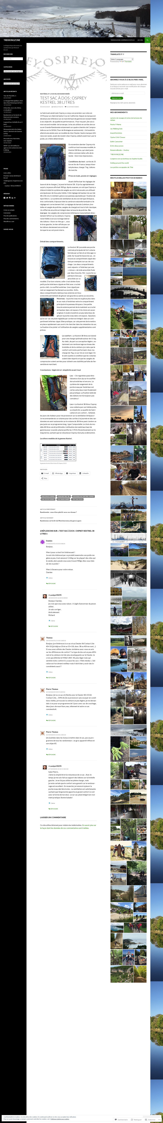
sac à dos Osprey (48, 499)
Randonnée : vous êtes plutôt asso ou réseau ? (58, 510)
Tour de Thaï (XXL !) (10, 96)
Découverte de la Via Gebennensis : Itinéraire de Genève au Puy (13, 131)
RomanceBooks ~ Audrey (119, 150)
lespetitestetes (116, 133)
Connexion (7, 213)
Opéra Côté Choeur (117, 137)
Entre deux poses (116, 146)
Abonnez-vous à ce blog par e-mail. (127, 80)
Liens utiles (7, 173)
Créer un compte (9, 210)
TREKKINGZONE (12, 40)
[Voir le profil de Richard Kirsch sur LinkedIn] (12, 198)
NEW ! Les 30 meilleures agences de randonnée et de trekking (13, 148)
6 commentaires (73, 107)
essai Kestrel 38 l (64, 496)
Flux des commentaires (11, 218)
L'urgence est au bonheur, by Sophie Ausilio (126, 159)
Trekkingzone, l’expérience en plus (122, 40)
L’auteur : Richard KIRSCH (13, 186)
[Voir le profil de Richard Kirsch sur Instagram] (10, 198)
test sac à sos (77, 499)
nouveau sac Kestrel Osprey (83, 496)
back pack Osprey (48, 496)
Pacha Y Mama (115, 124)
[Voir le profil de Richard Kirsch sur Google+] (15, 198)
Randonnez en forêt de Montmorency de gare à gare (60, 519)
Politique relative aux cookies (60, 1119)
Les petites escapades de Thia (121, 167)
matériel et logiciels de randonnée (55, 94)
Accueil (140, 40)
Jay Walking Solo (116, 129)
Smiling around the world (119, 163)
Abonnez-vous (116, 98)
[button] (121, 190)
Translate (127, 61)
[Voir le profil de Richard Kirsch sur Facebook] (4, 198)
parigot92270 (58, 107)
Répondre (52, 583)
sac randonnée (63, 499)
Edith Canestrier (116, 141)
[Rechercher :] (13, 59)
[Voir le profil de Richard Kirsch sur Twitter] (7, 198)
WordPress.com (9, 221)
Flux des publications (10, 216)
